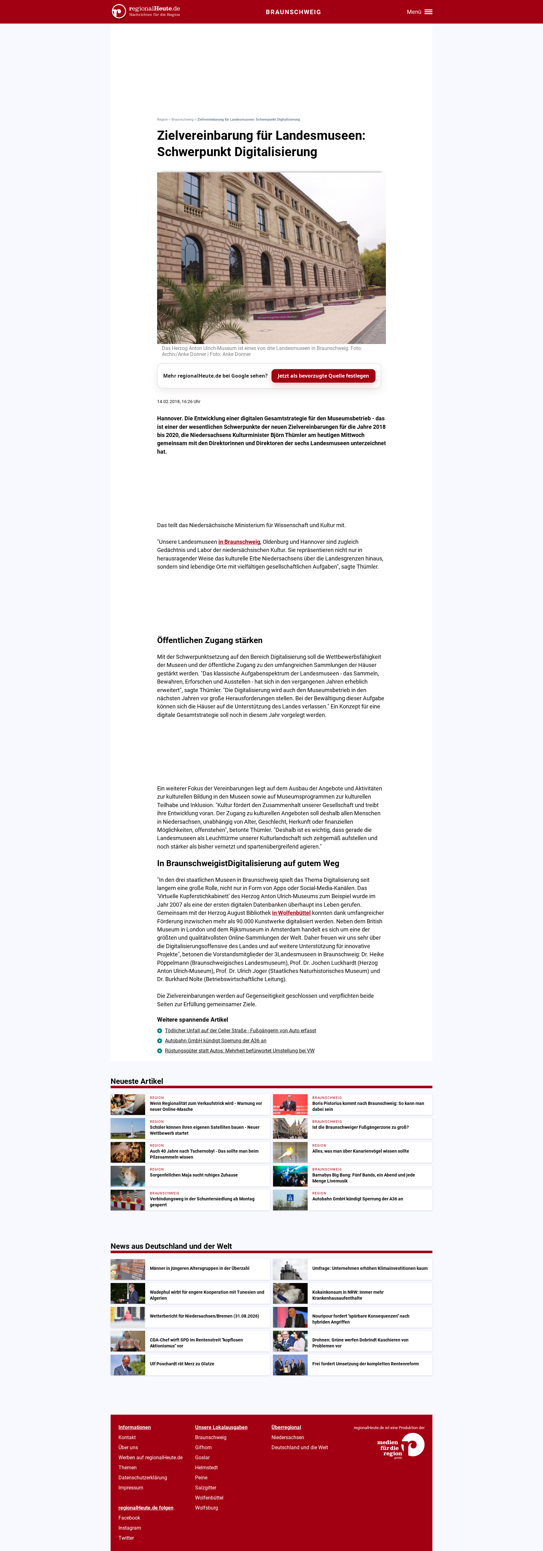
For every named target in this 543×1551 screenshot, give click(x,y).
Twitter (126, 1538)
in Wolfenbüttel (291, 913)
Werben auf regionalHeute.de (150, 1458)
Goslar (202, 1458)
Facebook (129, 1518)
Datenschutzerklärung (142, 1478)
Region (162, 119)
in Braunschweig (239, 542)
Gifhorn (203, 1447)
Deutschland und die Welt (300, 1447)
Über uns (128, 1447)
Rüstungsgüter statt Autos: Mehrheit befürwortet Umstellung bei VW (240, 1051)
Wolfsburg (206, 1508)
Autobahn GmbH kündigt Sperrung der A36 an (215, 1041)
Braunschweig (183, 119)
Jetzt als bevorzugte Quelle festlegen (323, 375)
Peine (201, 1478)
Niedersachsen (288, 1437)
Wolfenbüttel (209, 1498)
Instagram (129, 1528)
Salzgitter (205, 1488)
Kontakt (127, 1437)
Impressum (130, 1488)
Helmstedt (206, 1468)
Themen (127, 1468)
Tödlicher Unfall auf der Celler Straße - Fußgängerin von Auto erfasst (240, 1031)
